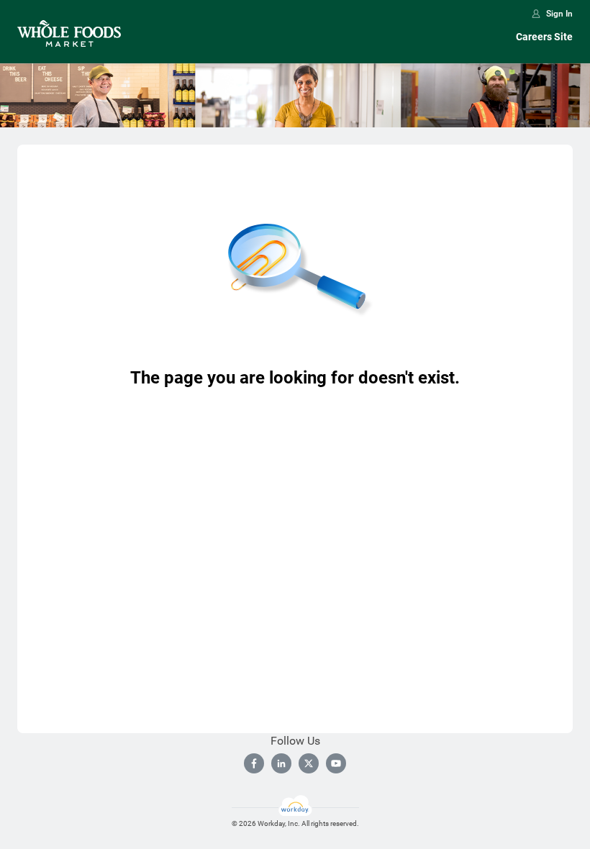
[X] (309, 763)
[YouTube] (336, 763)
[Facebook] (254, 763)
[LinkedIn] (281, 763)
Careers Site (544, 36)
